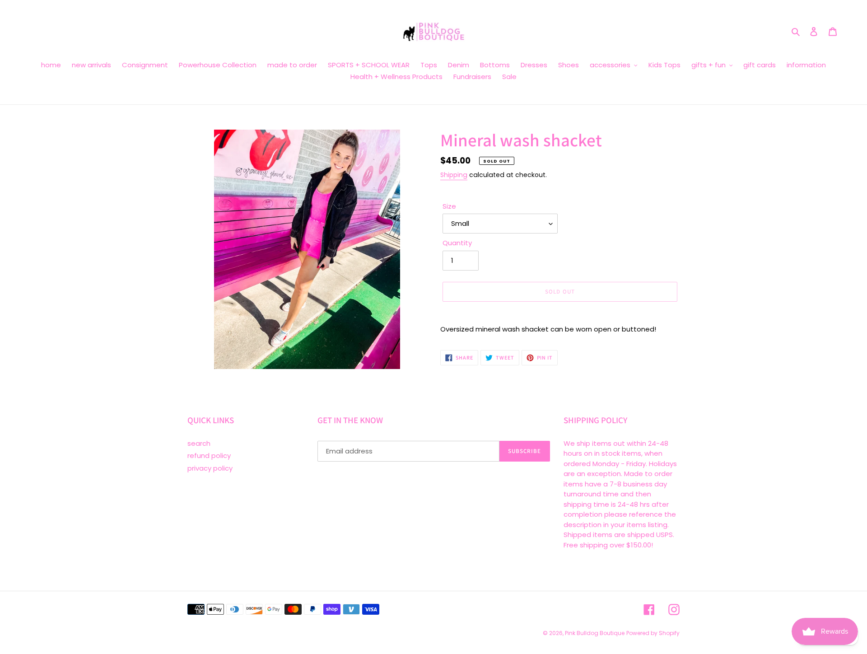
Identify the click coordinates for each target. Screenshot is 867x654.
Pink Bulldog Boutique (595, 633)
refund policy (209, 455)
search (198, 443)
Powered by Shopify (653, 633)
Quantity (457, 243)
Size (449, 206)
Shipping (453, 174)
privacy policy (210, 468)
